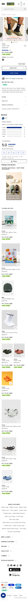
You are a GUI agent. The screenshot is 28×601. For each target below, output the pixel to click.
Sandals (14, 14)
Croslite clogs (8, 525)
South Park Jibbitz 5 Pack (9, 232)
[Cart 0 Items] (24, 4)
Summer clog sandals (14, 531)
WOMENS (4, 14)
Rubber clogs (23, 507)
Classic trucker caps (18, 525)
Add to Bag (14, 73)
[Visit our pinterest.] (20, 565)
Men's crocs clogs (10, 516)
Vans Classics (14, 510)
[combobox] (14, 9)
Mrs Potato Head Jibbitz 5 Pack (11, 269)
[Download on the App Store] (14, 569)
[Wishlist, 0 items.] (21, 3)
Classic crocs (5, 510)
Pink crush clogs (14, 519)
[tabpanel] (14, 29)
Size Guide (22, 64)
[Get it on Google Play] (14, 575)
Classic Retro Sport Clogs (9, 458)
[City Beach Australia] (10, 4)
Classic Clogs (5, 360)
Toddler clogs (7, 513)
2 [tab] (13, 42)
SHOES (8, 14)
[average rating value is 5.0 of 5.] (5, 50)
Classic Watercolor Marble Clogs (11, 426)
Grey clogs (23, 528)
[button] (3, 4)
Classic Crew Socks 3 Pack (9, 332)
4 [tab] (16, 42)
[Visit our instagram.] (8, 565)
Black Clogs (5, 507)
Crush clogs (19, 516)
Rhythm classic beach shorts (10, 528)
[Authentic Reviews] (5, 118)
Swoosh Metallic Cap (8, 298)
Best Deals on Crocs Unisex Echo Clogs (14, 522)
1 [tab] (11, 42)
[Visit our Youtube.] (14, 565)
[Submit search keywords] (25, 9)
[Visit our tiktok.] (17, 565)
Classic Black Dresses (18, 513)
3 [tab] (14, 42)
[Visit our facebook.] (11, 565)
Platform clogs (13, 507)
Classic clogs (22, 510)
